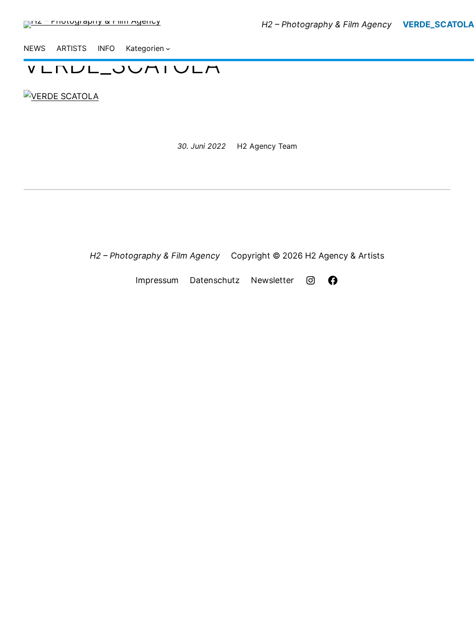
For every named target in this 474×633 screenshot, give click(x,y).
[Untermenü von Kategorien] (168, 48)
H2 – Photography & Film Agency (327, 24)
